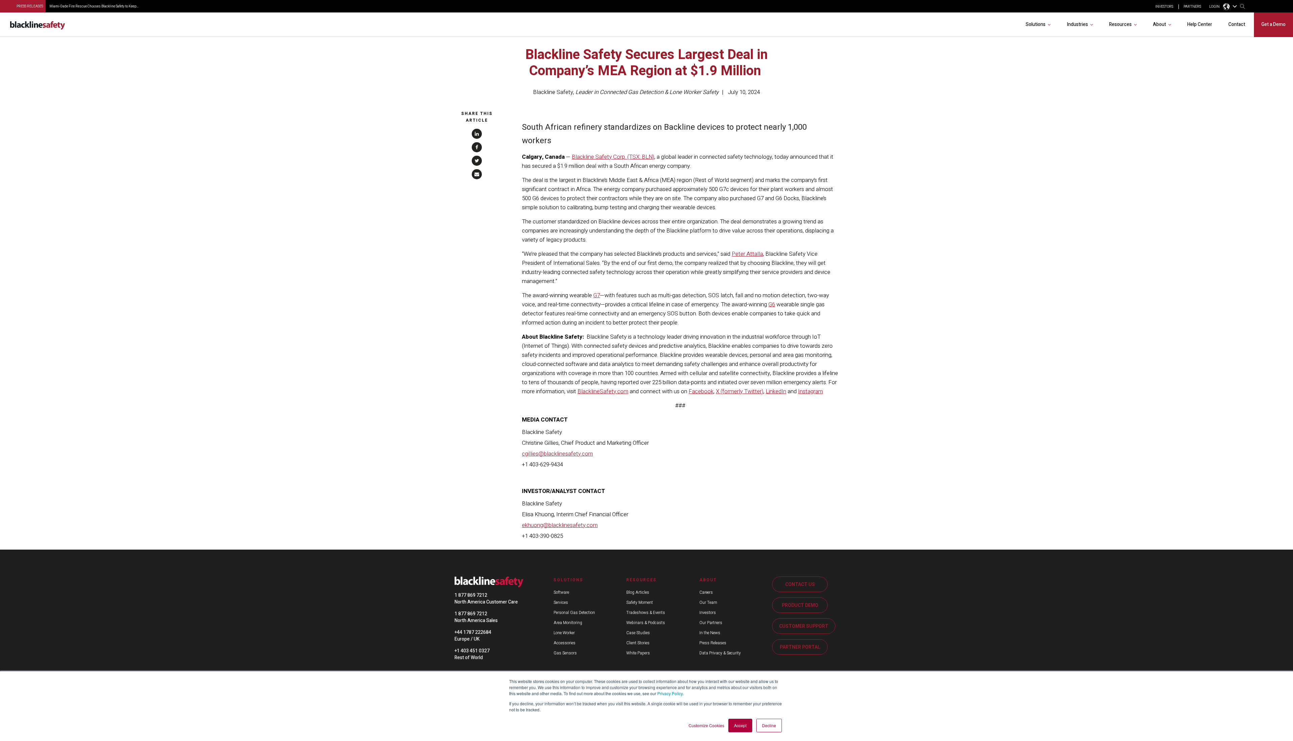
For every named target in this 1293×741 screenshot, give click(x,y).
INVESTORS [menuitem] (1164, 6)
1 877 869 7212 (471, 595)
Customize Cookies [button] (706, 725)
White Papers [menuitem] (638, 653)
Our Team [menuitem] (708, 602)
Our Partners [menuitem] (710, 623)
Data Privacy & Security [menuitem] (720, 653)
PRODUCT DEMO (800, 605)
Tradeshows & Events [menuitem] (645, 613)
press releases (29, 6)
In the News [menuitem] (709, 633)
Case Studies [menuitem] (638, 633)
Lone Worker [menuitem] (564, 633)
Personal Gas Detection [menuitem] (574, 613)
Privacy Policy (670, 693)
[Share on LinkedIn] (477, 134)
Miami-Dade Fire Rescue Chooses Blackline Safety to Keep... (93, 6)
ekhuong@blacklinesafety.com (560, 525)
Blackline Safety (553, 92)
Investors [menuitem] (707, 613)
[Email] (477, 174)
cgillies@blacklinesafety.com (557, 454)
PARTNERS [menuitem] (1192, 6)
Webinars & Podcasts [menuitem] (645, 623)
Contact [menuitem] (1236, 24)
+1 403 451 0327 (472, 650)
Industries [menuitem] (1077, 24)
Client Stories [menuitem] (638, 643)
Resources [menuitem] (1120, 24)
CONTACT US (800, 584)
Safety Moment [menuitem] (639, 602)
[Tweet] (477, 161)
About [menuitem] (1159, 24)
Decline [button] (769, 725)
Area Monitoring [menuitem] (568, 623)
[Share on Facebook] (477, 147)
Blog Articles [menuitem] (637, 592)
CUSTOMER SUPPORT (803, 626)
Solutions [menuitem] (1036, 24)
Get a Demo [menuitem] (1273, 24)
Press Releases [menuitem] (712, 643)
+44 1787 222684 (473, 632)
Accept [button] (740, 725)
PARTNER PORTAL (800, 647)
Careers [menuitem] (706, 592)
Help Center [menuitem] (1199, 24)
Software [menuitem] (561, 592)
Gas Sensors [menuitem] (565, 653)
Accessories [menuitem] (564, 643)
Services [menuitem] (561, 602)
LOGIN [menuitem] (1214, 6)
